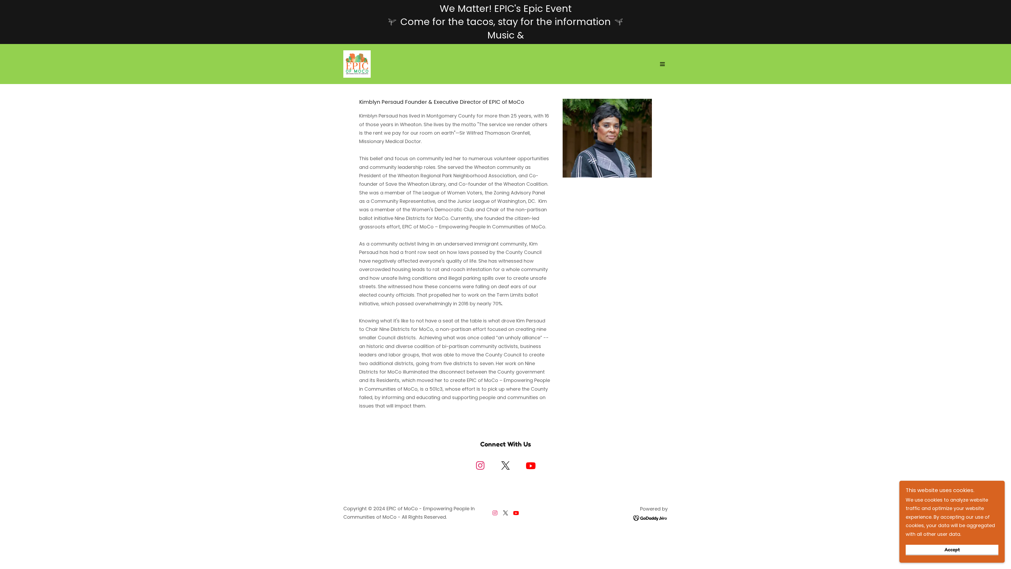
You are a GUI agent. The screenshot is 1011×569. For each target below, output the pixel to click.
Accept (952, 549)
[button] (662, 64)
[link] (357, 63)
